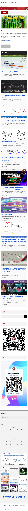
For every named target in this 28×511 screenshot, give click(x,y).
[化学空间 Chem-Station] (8, 2)
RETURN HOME (5, 46)
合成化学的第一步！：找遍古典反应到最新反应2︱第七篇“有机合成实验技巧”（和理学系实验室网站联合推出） (14, 270)
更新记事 (10, 505)
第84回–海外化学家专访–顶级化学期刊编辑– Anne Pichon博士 (13, 297)
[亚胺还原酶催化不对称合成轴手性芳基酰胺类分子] (14, 459)
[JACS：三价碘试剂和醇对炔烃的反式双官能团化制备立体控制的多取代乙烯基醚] (5, 471)
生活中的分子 (9, 40)
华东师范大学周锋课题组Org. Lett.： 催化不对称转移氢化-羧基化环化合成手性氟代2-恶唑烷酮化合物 (14, 241)
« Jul (2, 449)
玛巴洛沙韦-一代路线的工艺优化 (10, 72)
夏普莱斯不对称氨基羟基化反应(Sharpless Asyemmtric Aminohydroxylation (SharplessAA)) (12, 159)
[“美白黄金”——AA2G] (5, 479)
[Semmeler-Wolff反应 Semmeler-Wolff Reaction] (23, 479)
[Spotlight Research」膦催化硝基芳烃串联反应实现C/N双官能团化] (23, 471)
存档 (13, 505)
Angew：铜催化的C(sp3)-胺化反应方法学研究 (13, 120)
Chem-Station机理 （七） (8, 214)
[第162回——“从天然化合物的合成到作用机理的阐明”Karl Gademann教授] (5, 488)
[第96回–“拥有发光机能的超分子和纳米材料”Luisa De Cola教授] (14, 488)
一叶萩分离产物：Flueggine (9, 141)
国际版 (24, 505)
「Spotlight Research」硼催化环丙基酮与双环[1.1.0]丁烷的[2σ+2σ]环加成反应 (13, 188)
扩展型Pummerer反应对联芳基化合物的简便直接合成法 (13, 96)
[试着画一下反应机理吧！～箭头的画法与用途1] (14, 468)
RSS (14, 500)
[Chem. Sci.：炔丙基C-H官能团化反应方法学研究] (14, 479)
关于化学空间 (5, 505)
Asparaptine (4, 30)
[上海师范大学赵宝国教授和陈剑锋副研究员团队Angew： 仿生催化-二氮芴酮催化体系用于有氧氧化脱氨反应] (23, 488)
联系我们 (16, 505)
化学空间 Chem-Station (14, 497)
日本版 (21, 505)
